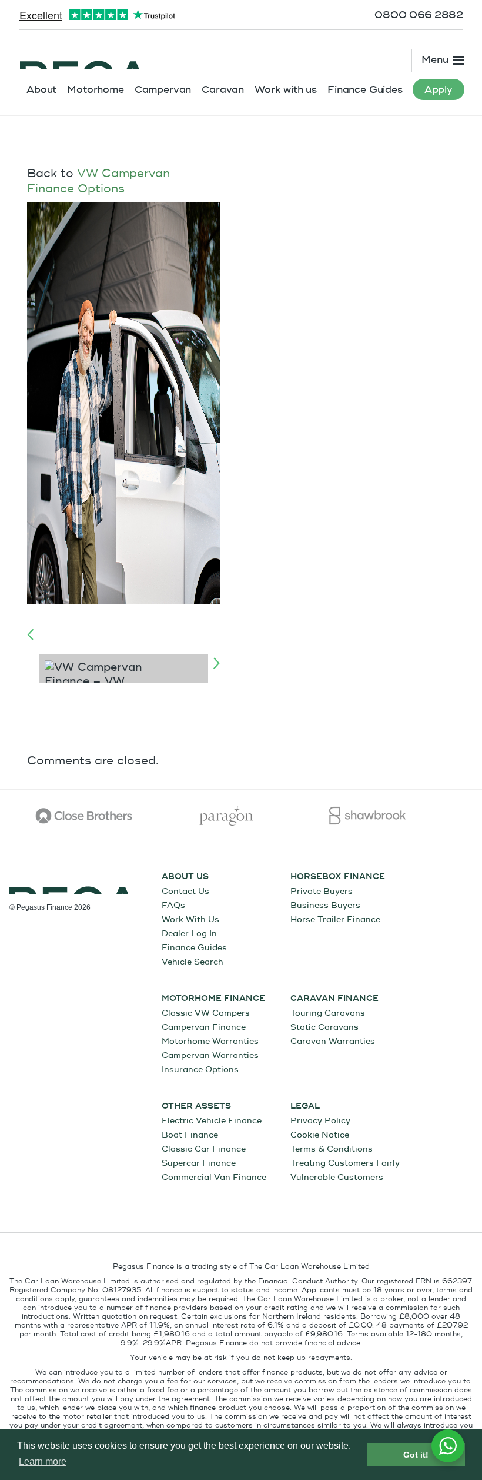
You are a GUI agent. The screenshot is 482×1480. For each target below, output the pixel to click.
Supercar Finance (199, 1163)
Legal (305, 1106)
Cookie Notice (319, 1135)
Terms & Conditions (331, 1149)
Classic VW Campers (206, 1013)
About (41, 90)
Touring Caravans (327, 1013)
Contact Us (185, 891)
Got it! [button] (416, 1454)
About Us (185, 877)
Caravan (223, 90)
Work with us (286, 90)
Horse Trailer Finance (335, 919)
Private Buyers (321, 891)
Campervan (163, 90)
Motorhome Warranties (210, 1041)
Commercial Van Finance (214, 1177)
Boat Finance (190, 1135)
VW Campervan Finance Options (98, 181)
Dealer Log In (189, 934)
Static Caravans (324, 1027)
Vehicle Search (192, 962)
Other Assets (196, 1106)
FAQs (173, 905)
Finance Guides (365, 90)
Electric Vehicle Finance (212, 1121)
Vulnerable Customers (336, 1177)
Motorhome (95, 90)
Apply (438, 90)
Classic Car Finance (204, 1149)
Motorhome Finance (213, 998)
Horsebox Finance (337, 877)
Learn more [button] (42, 1461)
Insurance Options (200, 1070)
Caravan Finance (334, 998)
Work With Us (190, 919)
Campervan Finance (204, 1027)
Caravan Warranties (332, 1041)
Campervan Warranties (210, 1055)
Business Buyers (325, 905)
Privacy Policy (320, 1121)
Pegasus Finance (82, 57)
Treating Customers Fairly (345, 1163)
